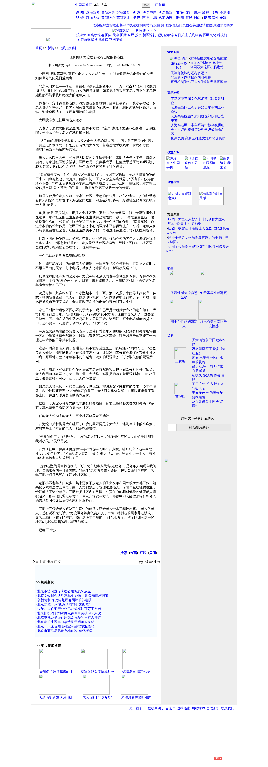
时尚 (197, 17)
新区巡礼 (149, 35)
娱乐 (197, 12)
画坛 (145, 17)
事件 (215, 17)
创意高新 (166, 12)
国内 (108, 35)
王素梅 (180, 361)
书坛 (154, 17)
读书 (214, 12)
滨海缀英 (123, 12)
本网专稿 (115, 39)
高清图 (225, 12)
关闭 (152, 553)
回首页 (160, 5)
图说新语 (101, 39)
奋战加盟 (213, 708)
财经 (131, 35)
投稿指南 (183, 708)
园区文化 (209, 35)
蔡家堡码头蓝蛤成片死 (97, 671)
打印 (143, 553)
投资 (138, 35)
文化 (188, 12)
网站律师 (198, 708)
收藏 (133, 553)
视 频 (207, 17)
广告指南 (169, 708)
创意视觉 (173, 182)
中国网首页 (83, 5)
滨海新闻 (93, 12)
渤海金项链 (165, 35)
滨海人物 (93, 17)
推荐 (123, 553)
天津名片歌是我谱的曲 (56, 671)
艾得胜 (180, 396)
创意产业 (173, 152)
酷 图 (180, 17)
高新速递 (108, 12)
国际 (123, 35)
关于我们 (136, 708)
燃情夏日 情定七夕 (136, 671)
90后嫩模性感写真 (213, 293)
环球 (189, 17)
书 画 (136, 17)
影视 (206, 12)
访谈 (170, 335)
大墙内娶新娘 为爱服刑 (56, 697)
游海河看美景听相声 (136, 697)
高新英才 (123, 17)
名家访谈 (165, 17)
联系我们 (227, 708)
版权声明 (154, 708)
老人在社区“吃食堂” (97, 697)
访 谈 (80, 17)
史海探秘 (87, 39)
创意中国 (149, 12)
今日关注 (181, 35)
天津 (115, 35)
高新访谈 (108, 17)
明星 (170, 268)
